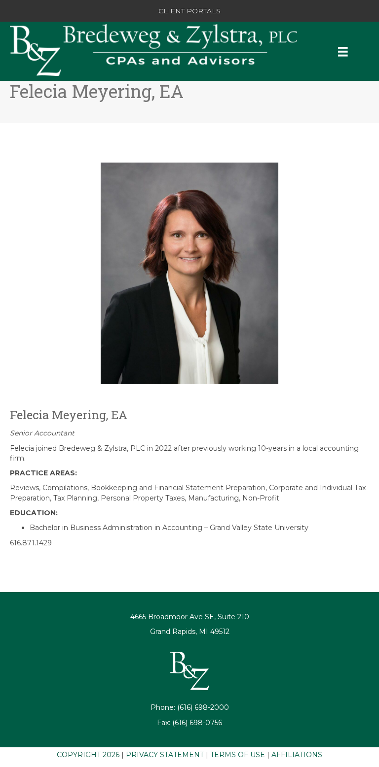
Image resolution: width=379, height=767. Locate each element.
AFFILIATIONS (296, 754)
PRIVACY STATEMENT (165, 754)
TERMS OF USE (237, 754)
